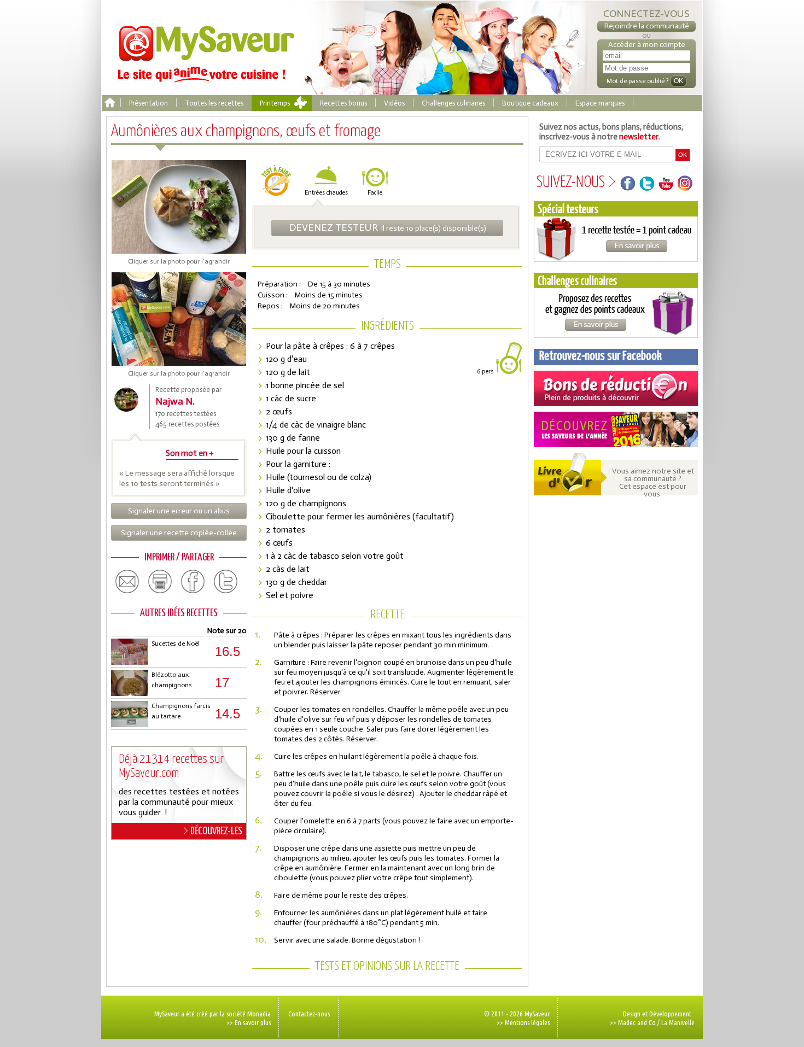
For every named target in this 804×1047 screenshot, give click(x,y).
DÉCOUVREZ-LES (216, 831)
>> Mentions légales (523, 1022)
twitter (226, 582)
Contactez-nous (309, 1013)
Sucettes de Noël (176, 643)
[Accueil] (110, 103)
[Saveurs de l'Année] (616, 429)
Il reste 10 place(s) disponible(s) (387, 227)
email (127, 582)
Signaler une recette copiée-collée (179, 532)
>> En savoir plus (248, 1022)
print (160, 582)
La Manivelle (678, 1022)
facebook (193, 582)
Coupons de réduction (616, 388)
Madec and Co (637, 1022)
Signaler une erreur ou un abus (179, 511)
